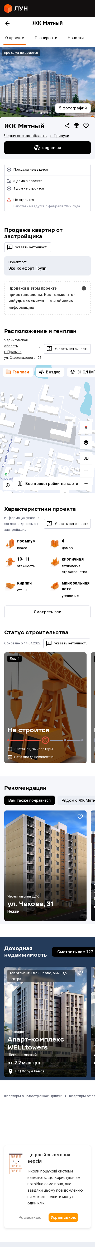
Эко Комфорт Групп (27, 268)
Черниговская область (25, 135)
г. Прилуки (59, 135)
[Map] (47, 429)
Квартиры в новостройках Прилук (33, 1096)
